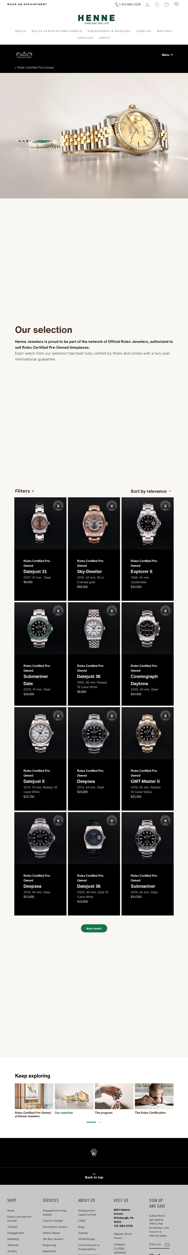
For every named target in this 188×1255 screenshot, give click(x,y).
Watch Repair (51, 1232)
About (104, 37)
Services (86, 37)
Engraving (49, 1245)
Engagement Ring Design (54, 1212)
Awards (83, 1232)
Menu (165, 55)
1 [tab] (91, 1122)
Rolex (20, 31)
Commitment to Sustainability (89, 1247)
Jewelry (143, 31)
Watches (165, 31)
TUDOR (12, 1226)
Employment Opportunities (87, 1212)
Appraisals (49, 1251)
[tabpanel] (34, 1100)
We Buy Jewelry (53, 1239)
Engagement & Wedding (109, 31)
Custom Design (53, 1220)
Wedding (13, 1239)
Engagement (15, 1232)
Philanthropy (86, 1239)
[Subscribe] (167, 1244)
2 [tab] (99, 1122)
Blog (81, 1226)
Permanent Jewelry (55, 1226)
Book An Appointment (27, 4)
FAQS (82, 1220)
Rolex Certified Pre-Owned (57, 31)
